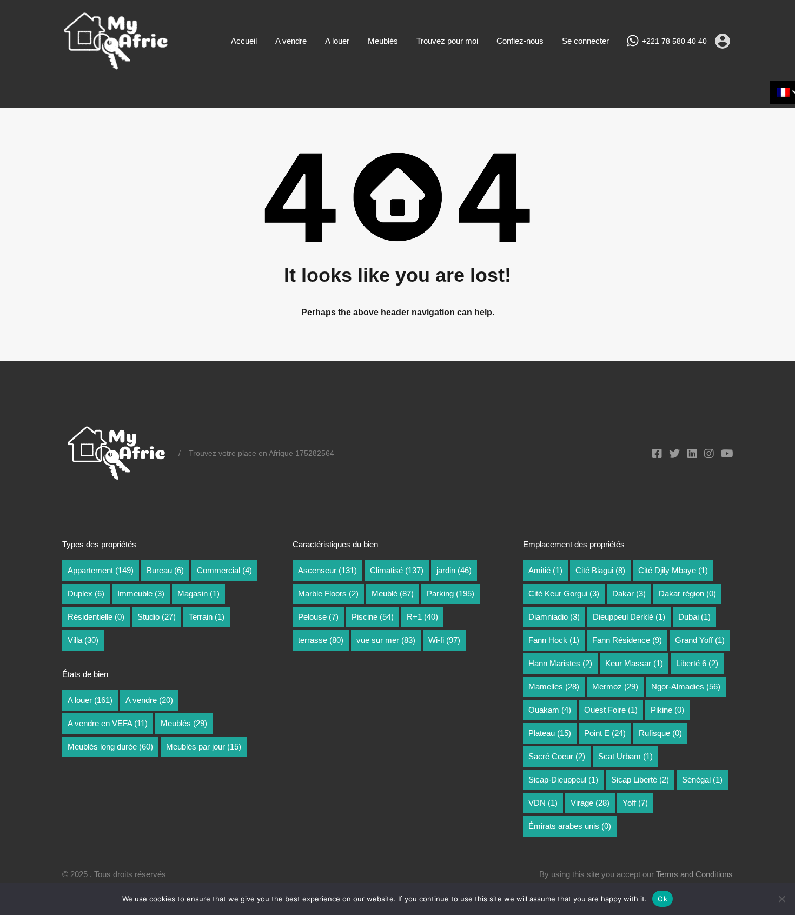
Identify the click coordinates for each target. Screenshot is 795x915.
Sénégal (702, 779)
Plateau (549, 733)
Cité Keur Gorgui (563, 593)
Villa (83, 640)
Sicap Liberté (640, 779)
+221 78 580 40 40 (674, 41)
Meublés (383, 40)
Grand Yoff (700, 640)
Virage (590, 802)
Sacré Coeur (556, 756)
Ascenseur (327, 570)
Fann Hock (553, 640)
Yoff (635, 802)
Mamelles (553, 686)
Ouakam (549, 709)
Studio (156, 616)
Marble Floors (328, 593)
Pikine (667, 709)
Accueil (244, 40)
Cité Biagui (600, 570)
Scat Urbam (625, 756)
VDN (543, 802)
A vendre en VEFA (108, 723)
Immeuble (140, 593)
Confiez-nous (520, 40)
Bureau (165, 570)
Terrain (206, 616)
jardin (454, 570)
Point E (605, 733)
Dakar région (687, 593)
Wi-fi (444, 640)
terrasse (320, 640)
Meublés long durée (110, 746)
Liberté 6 (697, 663)
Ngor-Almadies (685, 686)
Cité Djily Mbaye (673, 570)
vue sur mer (385, 640)
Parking (450, 593)
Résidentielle (96, 616)
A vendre (291, 40)
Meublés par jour (203, 746)
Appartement (101, 570)
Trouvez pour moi (447, 40)
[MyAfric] (116, 66)
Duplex (86, 593)
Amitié (545, 570)
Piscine (373, 616)
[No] (781, 899)
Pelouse (318, 616)
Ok (662, 898)
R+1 (422, 616)
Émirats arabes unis (569, 826)
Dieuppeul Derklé (629, 616)
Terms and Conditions (694, 874)
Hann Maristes (560, 663)
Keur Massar (634, 663)
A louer (337, 40)
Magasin (198, 593)
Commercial (224, 570)
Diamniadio (554, 616)
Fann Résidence (627, 640)
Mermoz (615, 686)
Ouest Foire (611, 709)
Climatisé (396, 570)
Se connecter (585, 40)
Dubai (694, 616)
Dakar (629, 593)
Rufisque (660, 733)
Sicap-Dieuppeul (563, 779)
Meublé (393, 593)
